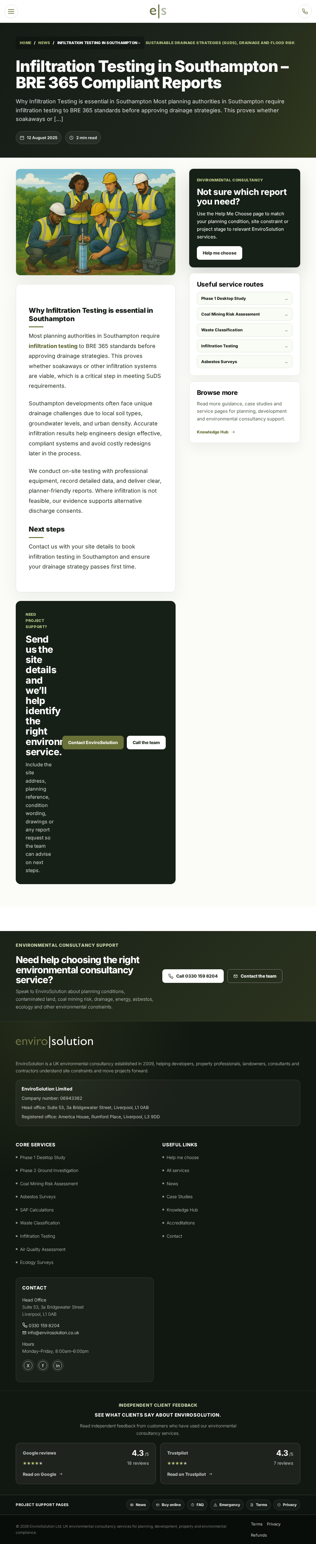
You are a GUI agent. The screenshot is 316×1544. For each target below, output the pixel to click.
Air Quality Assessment (42, 1249)
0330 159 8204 (43, 1325)
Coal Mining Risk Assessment (230, 314)
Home (25, 42)
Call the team (146, 742)
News (44, 42)
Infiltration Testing (219, 345)
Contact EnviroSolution (93, 742)
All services (178, 1170)
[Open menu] (11, 11)
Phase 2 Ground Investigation (49, 1170)
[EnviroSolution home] (158, 11)
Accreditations (181, 1222)
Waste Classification (222, 329)
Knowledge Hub (212, 431)
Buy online (171, 1504)
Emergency (229, 1504)
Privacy (290, 1504)
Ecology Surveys (36, 1262)
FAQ (200, 1504)
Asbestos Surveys (219, 361)
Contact (174, 1236)
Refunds (259, 1535)
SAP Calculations (37, 1209)
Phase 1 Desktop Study (223, 298)
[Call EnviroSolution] (305, 11)
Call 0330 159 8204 (197, 976)
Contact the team (258, 976)
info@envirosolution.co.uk (53, 1332)
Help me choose (219, 252)
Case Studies (180, 1196)
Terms (261, 1504)
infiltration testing (53, 346)
